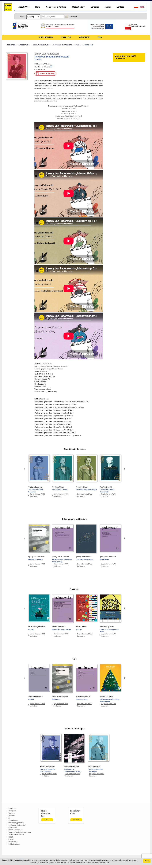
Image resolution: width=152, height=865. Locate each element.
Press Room (13, 820)
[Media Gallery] (78, 7)
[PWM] (8, 7)
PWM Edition (46, 64)
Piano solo (88, 45)
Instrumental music (41, 45)
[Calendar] (95, 7)
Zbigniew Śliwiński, (46, 366)
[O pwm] (23, 7)
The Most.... (44, 371)
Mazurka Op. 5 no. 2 (68, 113)
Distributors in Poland (16, 834)
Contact (11, 839)
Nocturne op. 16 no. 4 (68, 111)
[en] (143, 7)
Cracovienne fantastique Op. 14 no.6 (68, 116)
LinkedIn (11, 815)
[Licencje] (108, 7)
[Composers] (56, 7)
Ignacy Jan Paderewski (46, 53)
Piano (78, 45)
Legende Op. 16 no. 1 (68, 108)
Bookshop (11, 45)
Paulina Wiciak (47, 364)
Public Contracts (14, 844)
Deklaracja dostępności (16, 825)
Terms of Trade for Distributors (19, 832)
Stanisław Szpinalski (60, 366)
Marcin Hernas (57, 369)
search (66, 16)
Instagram (12, 811)
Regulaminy (12, 842)
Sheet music (24, 45)
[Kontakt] (122, 7)
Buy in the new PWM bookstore (37, 495)
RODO (11, 837)
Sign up (76, 819)
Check (47, 819)
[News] (38, 7)
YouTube (53, 101)
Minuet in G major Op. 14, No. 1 (68, 118)
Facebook (12, 808)
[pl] (134, 7)
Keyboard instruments (62, 45)
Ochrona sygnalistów (16, 823)
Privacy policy (13, 827)
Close (147, 861)
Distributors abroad (15, 830)
